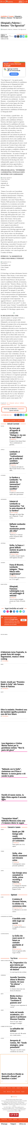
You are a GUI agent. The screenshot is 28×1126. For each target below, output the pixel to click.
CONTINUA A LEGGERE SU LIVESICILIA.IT (14, 420)
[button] (2, 1081)
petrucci (17, 403)
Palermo (9, 1087)
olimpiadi (11, 403)
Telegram (10, 1124)
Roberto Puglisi (15, 554)
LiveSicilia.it (4, 16)
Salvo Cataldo (14, 512)
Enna (5, 1091)
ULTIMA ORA (3, 1087)
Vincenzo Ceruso (18, 908)
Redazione (12, 36)
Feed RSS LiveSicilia (22, 1119)
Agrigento (19, 1087)
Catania (13, 1087)
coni (7, 403)
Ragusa (13, 1091)
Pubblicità (15, 1119)
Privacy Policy (4, 1119)
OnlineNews (5, 661)
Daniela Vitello (17, 884)
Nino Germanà (17, 949)
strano (8, 404)
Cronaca (11, 16)
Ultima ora (18, 1124)
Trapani (22, 1091)
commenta (21, 408)
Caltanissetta (24, 1087)
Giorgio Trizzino (18, 925)
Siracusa (18, 1091)
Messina (9, 1091)
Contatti (10, 1119)
